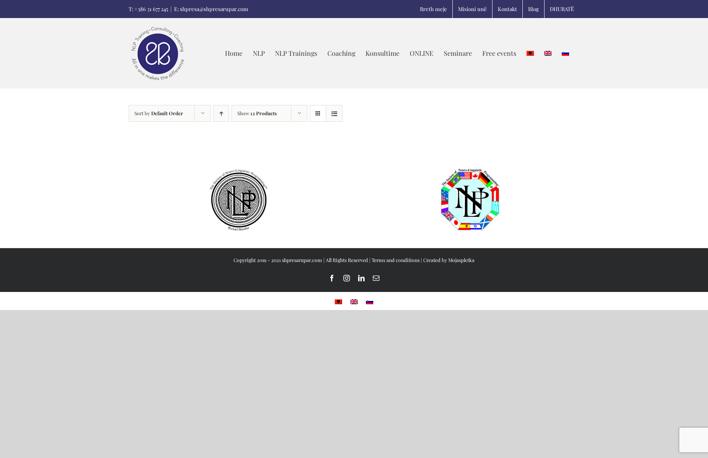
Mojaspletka (461, 260)
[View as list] (334, 113)
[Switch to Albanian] (338, 301)
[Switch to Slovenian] (565, 53)
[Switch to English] (547, 53)
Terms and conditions (396, 260)
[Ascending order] (221, 113)
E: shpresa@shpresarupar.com (211, 8)
